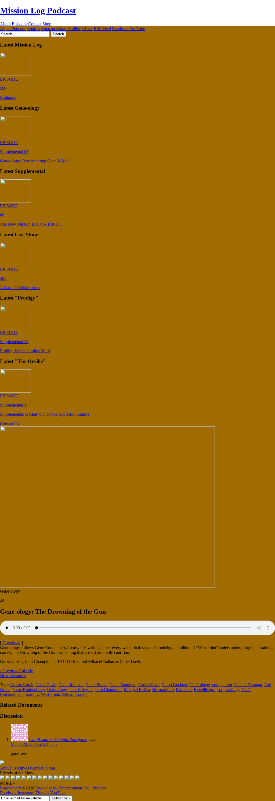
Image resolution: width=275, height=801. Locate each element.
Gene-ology (57, 689)
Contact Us (9, 424)
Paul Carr (184, 689)
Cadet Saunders (123, 684)
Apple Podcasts (13, 28)
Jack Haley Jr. (81, 689)
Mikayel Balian (137, 689)
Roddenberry (11, 788)
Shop (46, 24)
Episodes (19, 24)
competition (222, 684)
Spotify (33, 28)
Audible (74, 28)
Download (11, 642)
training (32, 694)
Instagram (26, 793)
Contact (34, 24)
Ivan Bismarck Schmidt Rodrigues (58, 739)
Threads (42, 793)
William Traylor (74, 694)
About (5, 24)
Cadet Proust (96, 684)
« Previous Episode (16, 670)
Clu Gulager (199, 684)
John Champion (108, 689)
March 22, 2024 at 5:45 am (34, 744)
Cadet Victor (149, 684)
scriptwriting (228, 689)
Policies (99, 788)
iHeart (87, 28)
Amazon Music (54, 28)
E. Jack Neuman (248, 684)
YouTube (137, 28)
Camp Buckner (174, 684)
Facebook (120, 28)
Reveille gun (204, 689)
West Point (50, 694)
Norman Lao (163, 689)
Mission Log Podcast (38, 10)
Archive (20, 768)
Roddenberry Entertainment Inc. (62, 788)
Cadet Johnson (71, 684)
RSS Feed (102, 28)
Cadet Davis (45, 684)
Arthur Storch (21, 684)
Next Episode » (13, 675)
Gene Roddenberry (29, 689)
